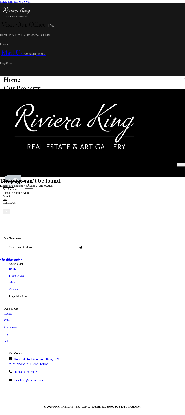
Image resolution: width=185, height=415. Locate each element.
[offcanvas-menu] (1, 69)
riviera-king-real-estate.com (15, 1)
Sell (5, 174)
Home (12, 79)
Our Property (22, 88)
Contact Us (9, 202)
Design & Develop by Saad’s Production (116, 406)
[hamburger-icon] (181, 77)
